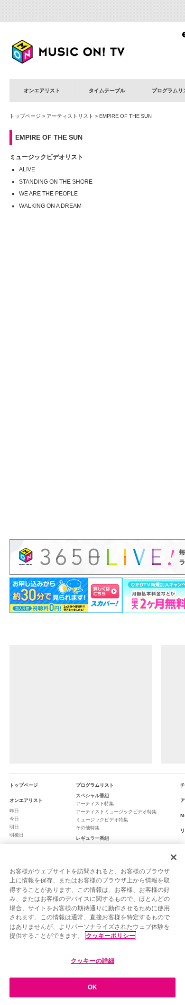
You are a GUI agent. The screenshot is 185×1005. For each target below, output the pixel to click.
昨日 (14, 810)
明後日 (16, 834)
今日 (14, 818)
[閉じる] (173, 857)
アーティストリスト (69, 116)
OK (92, 987)
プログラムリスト (95, 785)
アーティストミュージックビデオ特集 (116, 811)
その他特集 (88, 827)
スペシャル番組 (92, 795)
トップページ (25, 116)
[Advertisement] (80, 704)
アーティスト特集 (95, 803)
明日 (14, 826)
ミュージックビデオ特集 (102, 819)
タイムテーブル (107, 90)
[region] (92, 924)
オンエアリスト (42, 90)
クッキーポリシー (110, 935)
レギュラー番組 (92, 838)
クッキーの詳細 (92, 960)
